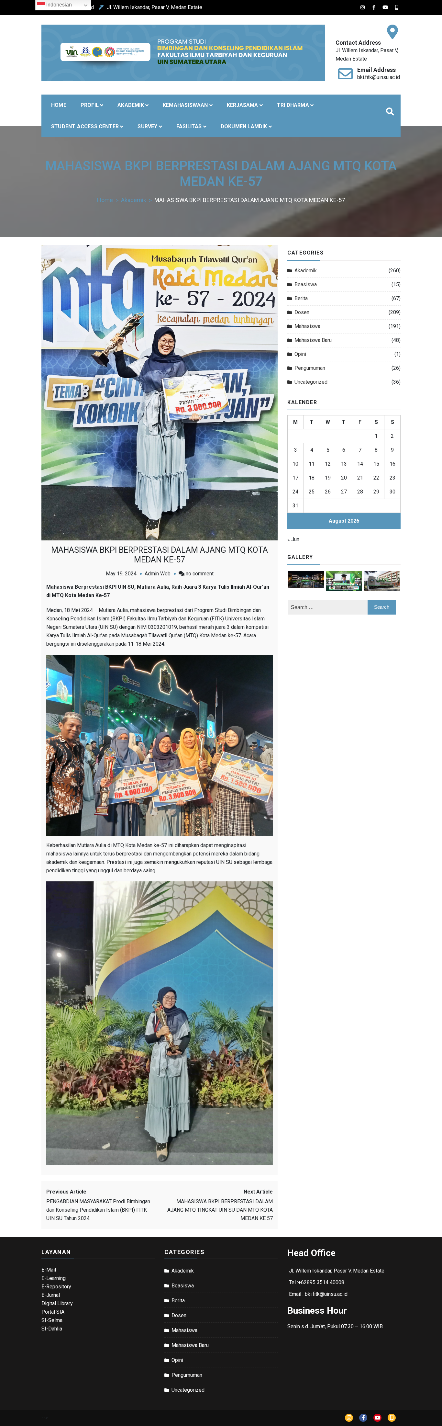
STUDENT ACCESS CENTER (85, 126)
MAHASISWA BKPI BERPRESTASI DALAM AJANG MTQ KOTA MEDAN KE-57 (159, 554)
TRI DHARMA (293, 105)
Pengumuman (309, 368)
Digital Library (57, 1303)
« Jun (293, 539)
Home (58, 105)
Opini (300, 354)
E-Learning (53, 1278)
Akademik (305, 270)
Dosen (301, 312)
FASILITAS (189, 126)
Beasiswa (305, 284)
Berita (301, 298)
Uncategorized (310, 382)
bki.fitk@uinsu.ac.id (378, 77)
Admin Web (158, 574)
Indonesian (58, 4)
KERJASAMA (242, 105)
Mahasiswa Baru (313, 340)
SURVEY (147, 126)
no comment (200, 574)
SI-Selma (51, 1320)
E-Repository (56, 1287)
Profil (90, 105)
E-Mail (48, 1270)
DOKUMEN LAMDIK (244, 126)
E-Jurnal (50, 1295)
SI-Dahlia (51, 1329)
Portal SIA (52, 1312)
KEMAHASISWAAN (185, 105)
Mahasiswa (307, 326)
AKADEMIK (130, 105)
